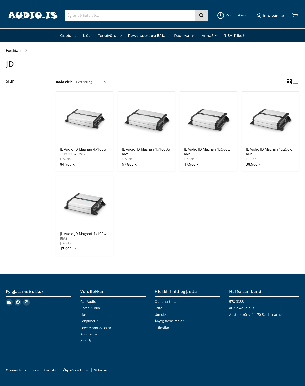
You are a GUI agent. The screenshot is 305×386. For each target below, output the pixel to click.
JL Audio (65, 159)
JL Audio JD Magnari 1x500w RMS (207, 151)
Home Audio (90, 308)
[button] (271, 15)
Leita (158, 308)
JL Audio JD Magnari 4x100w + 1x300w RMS (83, 151)
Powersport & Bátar (95, 327)
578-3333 (236, 301)
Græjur (67, 35)
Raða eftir (64, 82)
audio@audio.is (241, 308)
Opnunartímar (166, 301)
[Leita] (201, 15)
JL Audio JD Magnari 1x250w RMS (269, 151)
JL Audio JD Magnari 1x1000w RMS (146, 151)
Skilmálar (162, 327)
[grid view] (289, 82)
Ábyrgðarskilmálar (169, 321)
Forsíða (12, 50)
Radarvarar (184, 35)
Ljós (87, 35)
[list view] (296, 82)
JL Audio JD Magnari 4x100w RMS (83, 236)
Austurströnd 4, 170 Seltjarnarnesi (256, 314)
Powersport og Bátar (147, 35)
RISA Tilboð (234, 35)
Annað (208, 35)
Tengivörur (108, 35)
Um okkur (162, 314)
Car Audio (88, 301)
